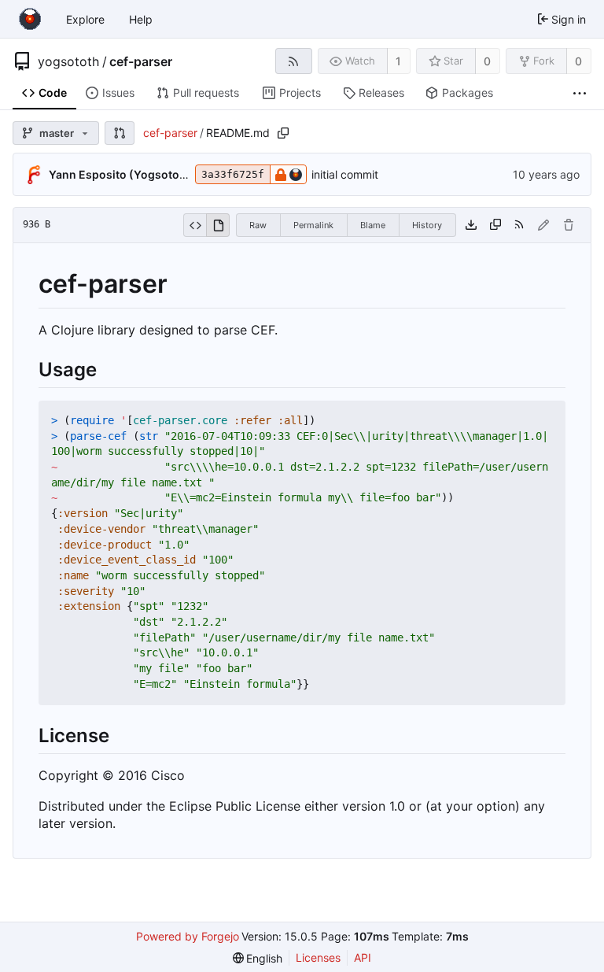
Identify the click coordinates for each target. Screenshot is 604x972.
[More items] (579, 93)
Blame (372, 225)
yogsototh (68, 61)
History (427, 225)
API (362, 957)
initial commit (344, 174)
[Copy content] (495, 225)
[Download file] (471, 225)
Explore (85, 19)
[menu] (258, 958)
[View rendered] (218, 225)
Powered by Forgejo (187, 936)
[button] (119, 133)
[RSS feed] (293, 61)
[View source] (194, 225)
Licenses (318, 957)
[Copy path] (283, 133)
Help (141, 19)
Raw (258, 225)
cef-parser (140, 61)
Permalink (313, 225)
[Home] (30, 19)
